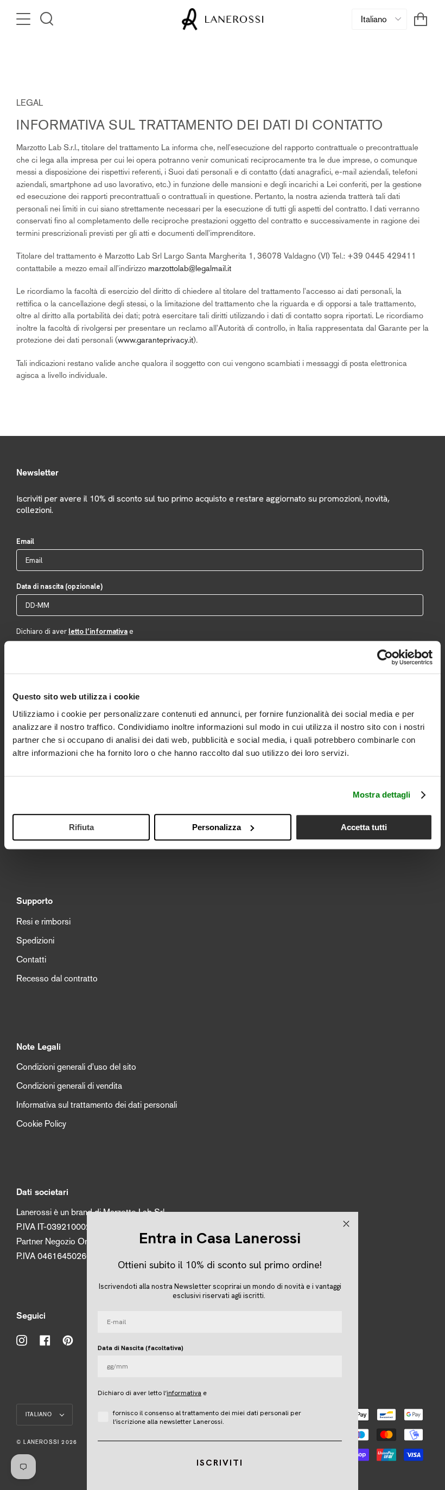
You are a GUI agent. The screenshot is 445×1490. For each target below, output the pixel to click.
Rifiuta (81, 827)
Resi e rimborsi (43, 921)
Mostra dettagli (382, 794)
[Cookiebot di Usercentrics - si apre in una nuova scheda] (385, 657)
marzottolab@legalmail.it (189, 268)
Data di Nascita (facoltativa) (140, 1348)
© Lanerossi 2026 (46, 1442)
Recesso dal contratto (57, 978)
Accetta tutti (364, 827)
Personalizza (216, 827)
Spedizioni (35, 940)
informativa (184, 1393)
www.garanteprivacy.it (155, 339)
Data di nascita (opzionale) (59, 586)
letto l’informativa (98, 631)
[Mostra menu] (24, 19)
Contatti (31, 959)
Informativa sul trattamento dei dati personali (96, 1105)
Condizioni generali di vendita (69, 1086)
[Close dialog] (346, 1223)
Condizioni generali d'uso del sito (76, 1067)
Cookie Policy (41, 1124)
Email (25, 541)
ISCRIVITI (219, 1462)
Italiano (40, 1414)
